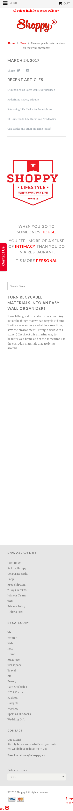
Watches (12, 708)
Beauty (11, 681)
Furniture (13, 659)
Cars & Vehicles (17, 687)
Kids (10, 643)
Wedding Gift (16, 719)
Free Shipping (16, 584)
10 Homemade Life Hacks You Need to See (31, 119)
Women (12, 638)
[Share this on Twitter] (18, 70)
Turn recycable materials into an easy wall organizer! (33, 303)
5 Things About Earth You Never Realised (31, 89)
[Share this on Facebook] (23, 70)
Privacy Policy (16, 606)
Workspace (14, 665)
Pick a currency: (17, 770)
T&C (10, 601)
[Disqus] (36, 488)
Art (9, 676)
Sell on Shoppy (16, 568)
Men (10, 632)
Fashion (12, 697)
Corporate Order (18, 573)
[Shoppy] (36, 24)
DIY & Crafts (15, 692)
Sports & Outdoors (19, 714)
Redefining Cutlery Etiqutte (23, 99)
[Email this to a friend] (27, 70)
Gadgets (12, 703)
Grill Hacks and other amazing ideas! (29, 128)
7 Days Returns (16, 590)
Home (11, 654)
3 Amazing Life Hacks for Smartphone (29, 109)
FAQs (10, 579)
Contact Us (14, 563)
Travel (11, 670)
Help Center (15, 612)
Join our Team (16, 595)
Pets (10, 648)
